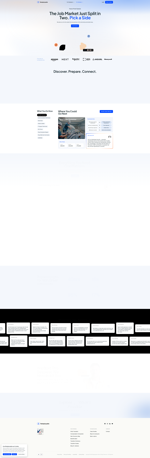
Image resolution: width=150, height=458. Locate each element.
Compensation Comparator (77, 434)
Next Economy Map (75, 436)
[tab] (42, 115)
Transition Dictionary (75, 441)
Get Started (75, 26)
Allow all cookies (7, 454)
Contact (108, 431)
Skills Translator (74, 431)
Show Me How (76, 412)
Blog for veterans (74, 446)
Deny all (14, 454)
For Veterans (79, 2)
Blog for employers (94, 434)
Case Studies (93, 431)
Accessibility (75, 454)
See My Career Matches (107, 112)
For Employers (70, 2)
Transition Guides (74, 443)
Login (103, 2)
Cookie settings (81, 454)
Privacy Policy (59, 454)
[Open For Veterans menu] (83, 2)
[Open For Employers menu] (74, 2)
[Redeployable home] (42, 2)
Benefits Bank (73, 438)
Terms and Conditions (67, 454)
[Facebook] (105, 423)
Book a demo (109, 2)
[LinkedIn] (110, 423)
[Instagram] (107, 423)
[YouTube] (112, 423)
